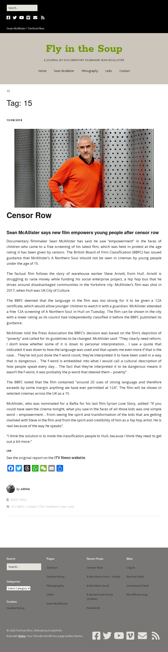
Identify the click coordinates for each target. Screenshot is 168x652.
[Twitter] (15, 18)
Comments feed (138, 585)
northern (52, 507)
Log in (131, 567)
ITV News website (69, 457)
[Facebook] (9, 18)
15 (12, 507)
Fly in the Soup (84, 48)
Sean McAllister (64, 71)
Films (23, 500)
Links (108, 71)
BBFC (21, 507)
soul (71, 507)
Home (42, 71)
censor (31, 507)
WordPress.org (137, 594)
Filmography (90, 71)
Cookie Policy (16, 608)
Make (22, 636)
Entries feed (135, 576)
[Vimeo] (28, 18)
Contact (124, 71)
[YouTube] (21, 18)
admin (25, 489)
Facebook (93, 608)
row (63, 507)
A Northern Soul (98, 585)
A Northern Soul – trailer (103, 576)
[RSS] (42, 18)
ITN (41, 507)
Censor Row (29, 215)
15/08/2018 (14, 120)
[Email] (35, 18)
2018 (13, 500)
